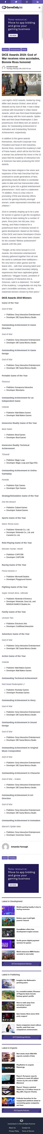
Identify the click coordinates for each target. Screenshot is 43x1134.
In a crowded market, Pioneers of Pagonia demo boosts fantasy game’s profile (28, 994)
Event (5, 858)
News (24, 49)
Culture (5, 49)
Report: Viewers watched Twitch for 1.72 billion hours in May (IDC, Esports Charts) (28, 1089)
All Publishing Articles (21, 1037)
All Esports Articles (21, 1110)
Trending (12, 858)
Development (15, 49)
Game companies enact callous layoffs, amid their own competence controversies (29, 1027)
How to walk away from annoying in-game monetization (26, 1005)
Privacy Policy (14, 1131)
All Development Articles (22, 964)
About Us (12, 1128)
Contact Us (26, 1128)
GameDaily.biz (12, 1124)
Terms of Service (28, 1131)
